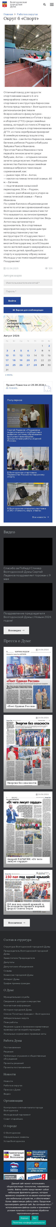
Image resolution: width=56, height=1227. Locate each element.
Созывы (8, 970)
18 (14, 360)
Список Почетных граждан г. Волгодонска (27, 1013)
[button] (44, 4)
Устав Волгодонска (14, 1141)
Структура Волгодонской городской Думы (27, 946)
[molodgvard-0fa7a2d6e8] (36, 1179)
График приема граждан (17, 983)
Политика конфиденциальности (29, 1222)
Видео (7, 1093)
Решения (8, 1051)
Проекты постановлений (17, 1067)
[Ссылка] (28, 323)
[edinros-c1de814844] (14, 1167)
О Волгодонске (12, 1132)
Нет (35, 1218)
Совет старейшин (13, 1118)
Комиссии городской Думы (18, 974)
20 (28, 360)
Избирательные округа (16, 1018)
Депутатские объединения (18, 966)
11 (14, 355)
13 (28, 355)
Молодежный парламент (17, 1114)
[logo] (4, 4)
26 (21, 364)
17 (7, 360)
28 (35, 364)
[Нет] (52, 1203)
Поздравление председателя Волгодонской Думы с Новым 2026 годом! (27, 617)
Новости (8, 1081)
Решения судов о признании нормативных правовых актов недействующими (26, 1028)
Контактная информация (17, 1005)
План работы (11, 1022)
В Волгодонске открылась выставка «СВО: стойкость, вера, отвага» (26, 509)
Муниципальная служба (16, 996)
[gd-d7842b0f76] (36, 1167)
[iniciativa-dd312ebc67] (14, 1178)
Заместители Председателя (19, 958)
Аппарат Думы (12, 979)
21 (35, 360)
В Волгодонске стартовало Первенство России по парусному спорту (26, 474)
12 (21, 355)
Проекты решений (14, 1063)
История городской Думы (18, 1009)
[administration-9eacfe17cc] (14, 1155)
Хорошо (25, 1218)
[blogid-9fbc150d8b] (36, 1155)
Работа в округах (13, 1085)
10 (7, 355)
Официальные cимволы (16, 1136)
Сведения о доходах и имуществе (22, 1001)
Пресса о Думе (12, 1089)
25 (14, 364)
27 (28, 364)
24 (7, 364)
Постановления (12, 1047)
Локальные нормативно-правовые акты (25, 1033)
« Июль (8, 374)
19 (21, 360)
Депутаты (9, 962)
